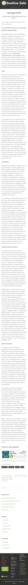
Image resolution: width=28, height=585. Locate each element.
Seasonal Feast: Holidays (20, 475)
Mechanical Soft (13, 565)
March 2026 (5, 520)
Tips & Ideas (8, 464)
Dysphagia (5, 542)
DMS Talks (4, 467)
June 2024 (5, 523)
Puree (12, 571)
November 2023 (7, 529)
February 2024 (6, 526)
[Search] (25, 487)
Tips (22, 467)
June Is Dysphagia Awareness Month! (10, 501)
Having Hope (4, 510)
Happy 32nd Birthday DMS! (8, 504)
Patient (17, 467)
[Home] (14, 3)
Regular (13, 573)
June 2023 (5, 531)
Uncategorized (6, 548)
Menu (15, 7)
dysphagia (11, 467)
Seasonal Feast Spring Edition (8, 498)
